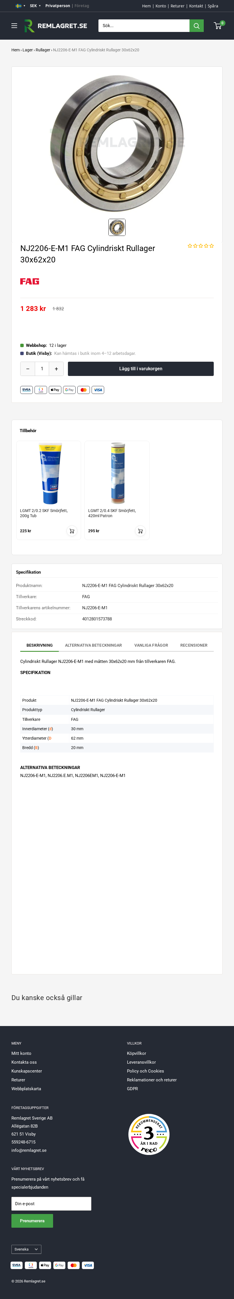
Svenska (22, 1249)
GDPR (132, 1088)
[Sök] (196, 25)
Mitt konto (21, 1053)
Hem (146, 6)
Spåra (213, 6)
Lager (28, 50)
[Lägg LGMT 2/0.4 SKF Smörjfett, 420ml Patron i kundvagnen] (140, 530)
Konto (161, 6)
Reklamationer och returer (152, 1079)
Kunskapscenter (26, 1071)
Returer (178, 6)
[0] (217, 25)
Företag (81, 5)
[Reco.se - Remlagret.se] (149, 1128)
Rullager (43, 50)
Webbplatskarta (26, 1088)
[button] (201, 245)
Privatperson (57, 5)
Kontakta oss (24, 1062)
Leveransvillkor (141, 1062)
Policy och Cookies (145, 1071)
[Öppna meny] (14, 25)
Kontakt (196, 6)
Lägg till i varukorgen (140, 368)
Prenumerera (32, 1220)
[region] (117, 496)
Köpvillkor (136, 1053)
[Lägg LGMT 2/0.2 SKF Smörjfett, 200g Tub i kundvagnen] (71, 530)
